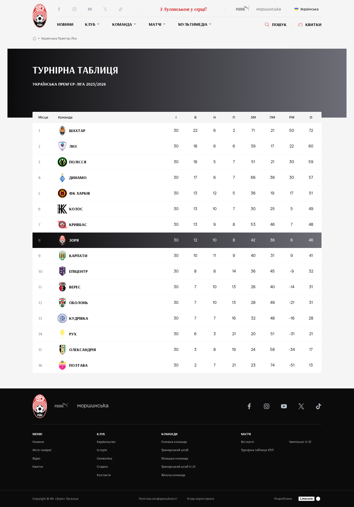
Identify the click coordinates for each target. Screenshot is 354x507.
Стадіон (102, 466)
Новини (65, 24)
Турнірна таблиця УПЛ (257, 450)
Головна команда (174, 441)
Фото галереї (42, 450)
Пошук (279, 24)
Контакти (104, 475)
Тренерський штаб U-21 (178, 466)
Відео (36, 458)
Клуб (90, 24)
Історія (102, 450)
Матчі (155, 24)
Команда (122, 24)
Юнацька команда (174, 458)
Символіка (104, 458)
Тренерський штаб (175, 450)
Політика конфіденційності (158, 498)
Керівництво (106, 441)
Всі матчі (247, 441)
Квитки (313, 24)
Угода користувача (200, 498)
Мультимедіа (192, 24)
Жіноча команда (173, 475)
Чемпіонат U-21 (300, 441)
